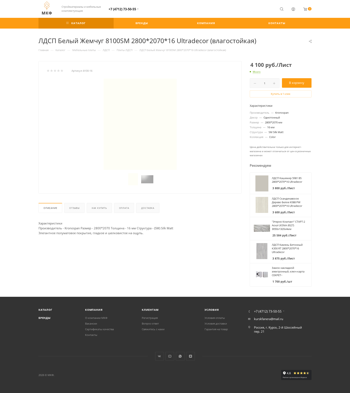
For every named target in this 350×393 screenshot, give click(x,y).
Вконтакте (159, 356)
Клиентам (150, 310)
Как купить (99, 207)
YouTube (169, 356)
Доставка (147, 207)
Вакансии (91, 323)
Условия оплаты (215, 318)
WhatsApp (180, 356)
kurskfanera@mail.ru (268, 319)
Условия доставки (216, 323)
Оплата (124, 207)
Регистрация (150, 318)
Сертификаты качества (99, 329)
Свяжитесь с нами (153, 329)
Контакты (91, 335)
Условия (212, 310)
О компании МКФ (96, 318)
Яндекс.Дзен (190, 356)
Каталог (45, 310)
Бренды (44, 318)
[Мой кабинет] (293, 9)
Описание (50, 207)
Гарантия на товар (216, 329)
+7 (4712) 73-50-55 (122, 9)
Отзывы (74, 207)
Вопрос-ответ (150, 323)
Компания (93, 310)
